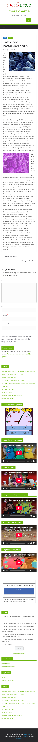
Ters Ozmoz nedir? (10, 256)
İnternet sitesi (6, 324)
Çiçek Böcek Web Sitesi (8, 666)
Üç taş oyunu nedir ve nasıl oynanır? (12, 374)
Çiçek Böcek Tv (5, 663)
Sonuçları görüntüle (19, 653)
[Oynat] (4, 461)
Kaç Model (4, 677)
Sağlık (10, 37)
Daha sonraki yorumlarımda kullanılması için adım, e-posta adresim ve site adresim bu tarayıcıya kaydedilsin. (16, 339)
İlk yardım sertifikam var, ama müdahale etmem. (19, 626)
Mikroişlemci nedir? (27, 261)
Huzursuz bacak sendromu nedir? (11, 395)
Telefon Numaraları (7, 680)
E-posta (4, 315)
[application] (19, 453)
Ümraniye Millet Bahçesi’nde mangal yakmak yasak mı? (18, 371)
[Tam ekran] (34, 461)
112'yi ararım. (8, 644)
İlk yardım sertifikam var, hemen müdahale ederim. (20, 623)
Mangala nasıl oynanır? (8, 377)
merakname (19, 11)
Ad (3, 306)
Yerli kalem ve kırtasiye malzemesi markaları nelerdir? (18, 383)
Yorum (4, 281)
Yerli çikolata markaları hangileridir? (12, 380)
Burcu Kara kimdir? (7, 392)
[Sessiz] (31, 461)
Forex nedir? (5, 386)
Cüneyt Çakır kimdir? (7, 398)
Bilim (5, 37)
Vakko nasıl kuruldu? (7, 389)
